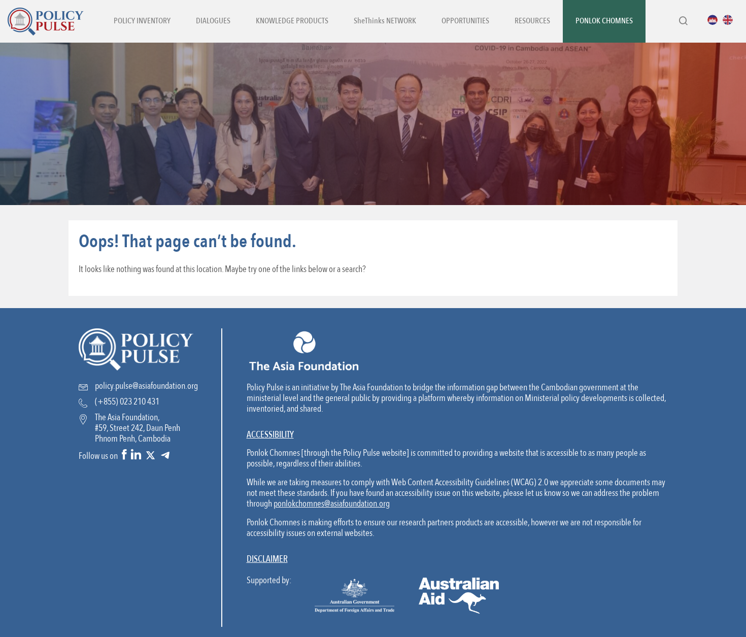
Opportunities (465, 21)
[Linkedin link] (136, 455)
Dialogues (213, 21)
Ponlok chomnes (604, 21)
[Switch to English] (730, 20)
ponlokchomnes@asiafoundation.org (332, 503)
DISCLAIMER (267, 559)
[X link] (150, 455)
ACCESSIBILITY (270, 434)
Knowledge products (292, 21)
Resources (532, 21)
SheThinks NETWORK (385, 21)
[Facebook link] (124, 455)
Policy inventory (142, 21)
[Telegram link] (165, 455)
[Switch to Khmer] (715, 20)
